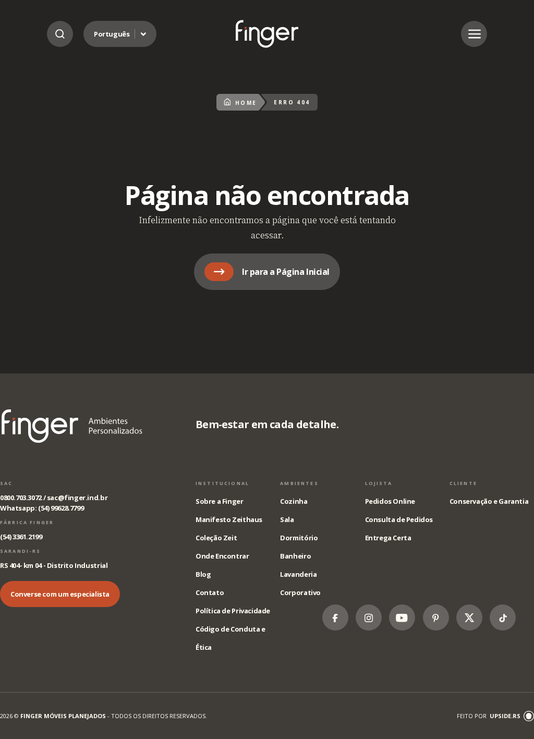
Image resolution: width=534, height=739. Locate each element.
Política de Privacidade (233, 610)
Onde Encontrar (222, 556)
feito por (488, 716)
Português (112, 34)
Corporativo (300, 592)
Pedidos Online (390, 501)
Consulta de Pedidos (399, 519)
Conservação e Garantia (489, 501)
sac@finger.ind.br (77, 497)
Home (246, 102)
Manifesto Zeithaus (229, 519)
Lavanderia (298, 574)
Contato (210, 592)
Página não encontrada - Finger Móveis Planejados (267, 33)
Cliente (463, 483)
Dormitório (299, 537)
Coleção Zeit (216, 537)
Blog (203, 574)
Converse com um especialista (60, 594)
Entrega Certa (388, 537)
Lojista (379, 483)
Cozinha (293, 501)
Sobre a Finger (220, 501)
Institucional (222, 483)
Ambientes (299, 483)
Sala (287, 519)
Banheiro (295, 556)
